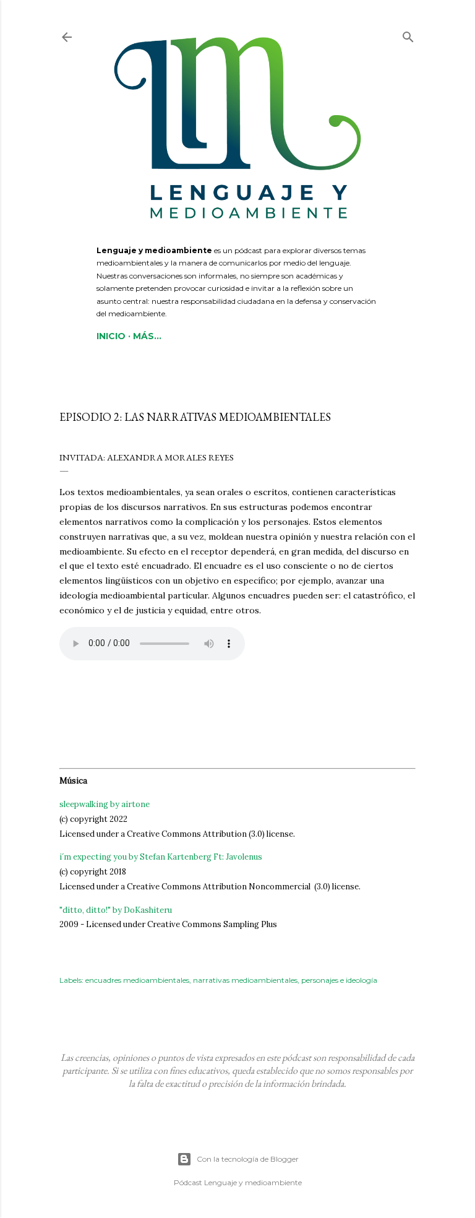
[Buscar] (408, 34)
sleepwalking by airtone (104, 804)
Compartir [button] (78, 395)
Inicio (111, 336)
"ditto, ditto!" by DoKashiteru (115, 910)
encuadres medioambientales (137, 980)
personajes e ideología (339, 980)
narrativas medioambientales (245, 980)
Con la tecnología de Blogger (248, 1159)
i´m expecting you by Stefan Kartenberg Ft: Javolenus (160, 857)
